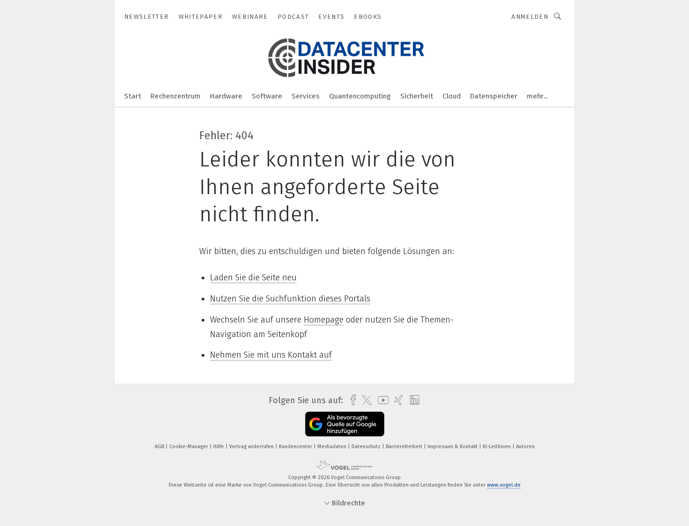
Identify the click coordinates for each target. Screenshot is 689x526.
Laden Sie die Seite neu (253, 277)
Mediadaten (332, 446)
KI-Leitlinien (497, 446)
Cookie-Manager (189, 446)
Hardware (226, 96)
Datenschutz (367, 446)
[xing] (396, 400)
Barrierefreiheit (405, 446)
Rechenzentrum (175, 96)
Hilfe (219, 446)
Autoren (525, 446)
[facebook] (351, 400)
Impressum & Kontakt (453, 446)
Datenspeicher (493, 96)
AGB (160, 446)
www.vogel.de (504, 485)
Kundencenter (296, 446)
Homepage (324, 320)
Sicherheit (416, 96)
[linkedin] (412, 400)
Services (306, 96)
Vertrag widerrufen (252, 446)
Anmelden (529, 17)
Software (267, 96)
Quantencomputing (360, 96)
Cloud (451, 96)
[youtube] (381, 400)
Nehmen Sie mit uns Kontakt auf (271, 355)
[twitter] (364, 400)
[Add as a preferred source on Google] (344, 424)
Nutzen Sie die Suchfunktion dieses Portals (290, 298)
